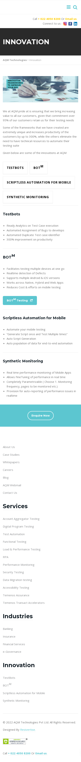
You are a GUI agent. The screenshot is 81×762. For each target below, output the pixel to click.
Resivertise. (28, 729)
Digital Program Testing (18, 526)
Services (15, 506)
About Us (9, 447)
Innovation (19, 665)
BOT (39, 167)
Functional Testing (14, 541)
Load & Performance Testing (21, 549)
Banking (8, 629)
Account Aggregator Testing (21, 519)
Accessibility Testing (16, 587)
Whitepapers (11, 462)
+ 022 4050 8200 (49, 19)
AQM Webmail (12, 485)
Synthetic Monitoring (28, 197)
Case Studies (11, 454)
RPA (5, 557)
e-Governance (12, 651)
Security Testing (13, 572)
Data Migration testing (17, 580)
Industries (18, 616)
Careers (8, 470)
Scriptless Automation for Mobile (39, 182)
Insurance (9, 636)
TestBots (9, 678)
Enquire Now (40, 415)
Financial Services (14, 644)
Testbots (15, 168)
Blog (6, 477)
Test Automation (14, 534)
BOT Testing (17, 299)
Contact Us (10, 493)
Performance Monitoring (18, 564)
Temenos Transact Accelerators (24, 603)
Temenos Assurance (16, 595)
